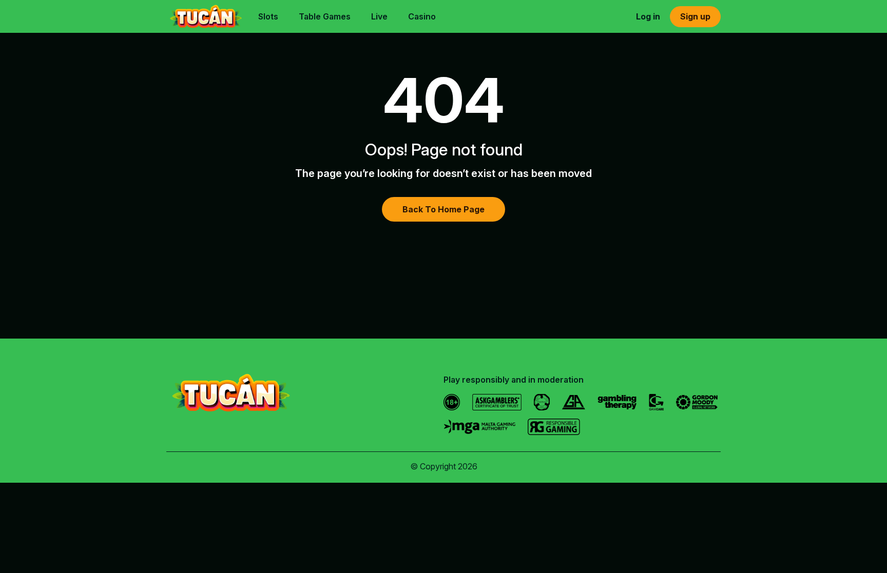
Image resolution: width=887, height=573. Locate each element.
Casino (422, 16)
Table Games (325, 16)
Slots (268, 16)
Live (379, 16)
